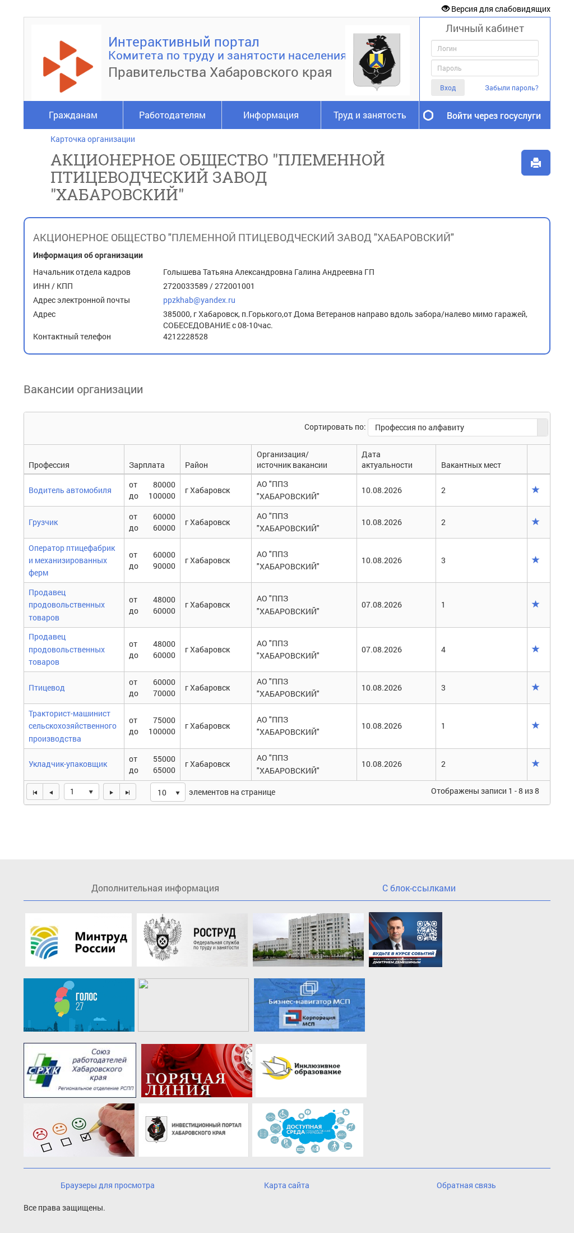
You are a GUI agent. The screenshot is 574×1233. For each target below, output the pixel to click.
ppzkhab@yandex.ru (199, 300)
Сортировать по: (336, 426)
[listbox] (168, 792)
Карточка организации (92, 139)
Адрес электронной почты (81, 300)
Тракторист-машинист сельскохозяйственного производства (73, 726)
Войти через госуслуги (494, 115)
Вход (448, 87)
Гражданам (73, 115)
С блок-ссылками (419, 888)
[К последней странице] (127, 791)
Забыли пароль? (512, 88)
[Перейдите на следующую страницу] (111, 791)
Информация (271, 115)
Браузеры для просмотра (108, 1185)
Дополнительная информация (155, 888)
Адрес (44, 314)
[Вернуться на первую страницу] (34, 791)
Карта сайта (286, 1185)
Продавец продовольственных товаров (67, 605)
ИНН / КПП (53, 285)
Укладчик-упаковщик (68, 763)
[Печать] (535, 163)
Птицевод (47, 687)
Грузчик (43, 522)
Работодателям (172, 115)
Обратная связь (466, 1185)
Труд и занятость (370, 115)
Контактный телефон (72, 336)
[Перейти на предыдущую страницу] (51, 791)
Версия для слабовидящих (500, 8)
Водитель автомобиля (70, 490)
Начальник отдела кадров (82, 271)
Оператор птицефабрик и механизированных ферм (72, 560)
